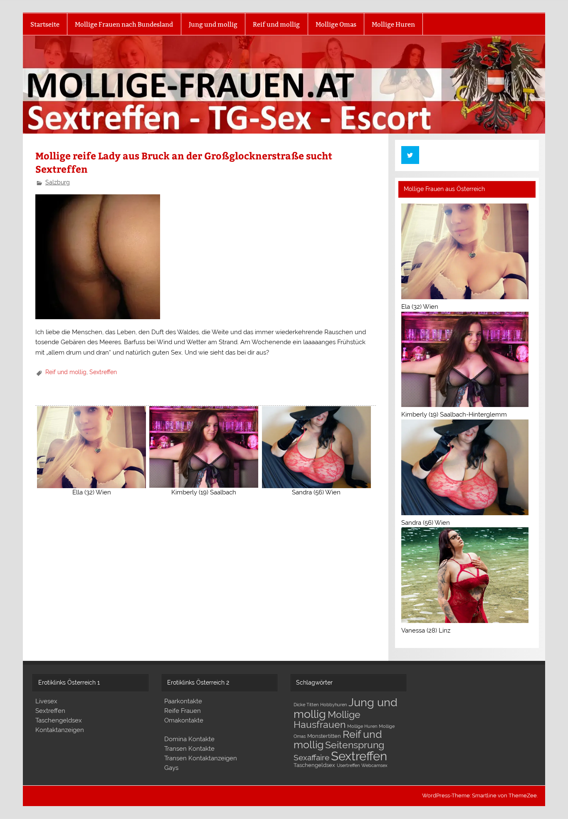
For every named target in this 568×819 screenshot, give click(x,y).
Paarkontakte (183, 701)
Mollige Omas (336, 24)
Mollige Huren (393, 24)
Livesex (46, 701)
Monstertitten (324, 736)
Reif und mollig (276, 24)
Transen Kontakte (189, 748)
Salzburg (57, 182)
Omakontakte (183, 720)
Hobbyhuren (333, 704)
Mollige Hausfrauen (327, 719)
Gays (171, 768)
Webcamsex (374, 765)
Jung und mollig (213, 24)
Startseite (44, 24)
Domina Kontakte (189, 739)
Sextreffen (103, 372)
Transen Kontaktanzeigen (200, 758)
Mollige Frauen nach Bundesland (124, 24)
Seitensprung (354, 745)
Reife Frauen (182, 711)
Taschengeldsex (58, 720)
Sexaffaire (311, 757)
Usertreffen (348, 765)
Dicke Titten (306, 704)
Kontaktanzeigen (59, 730)
